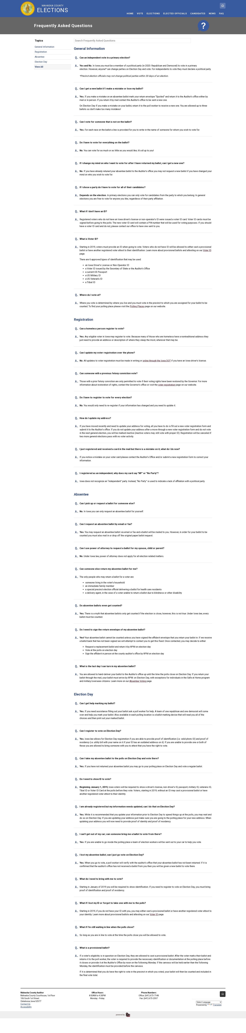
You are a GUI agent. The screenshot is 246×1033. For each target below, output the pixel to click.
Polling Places (137, 306)
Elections (153, 13)
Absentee (39, 56)
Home (130, 13)
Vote (140, 13)
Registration (41, 51)
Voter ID (207, 250)
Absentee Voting (137, 681)
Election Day (41, 61)
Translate (217, 1005)
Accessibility (26, 1007)
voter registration (166, 384)
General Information (44, 46)
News (212, 13)
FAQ (221, 13)
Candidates (197, 13)
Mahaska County (52, 8)
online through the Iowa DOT (157, 360)
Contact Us (25, 1004)
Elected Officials (175, 13)
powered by (120, 1015)
